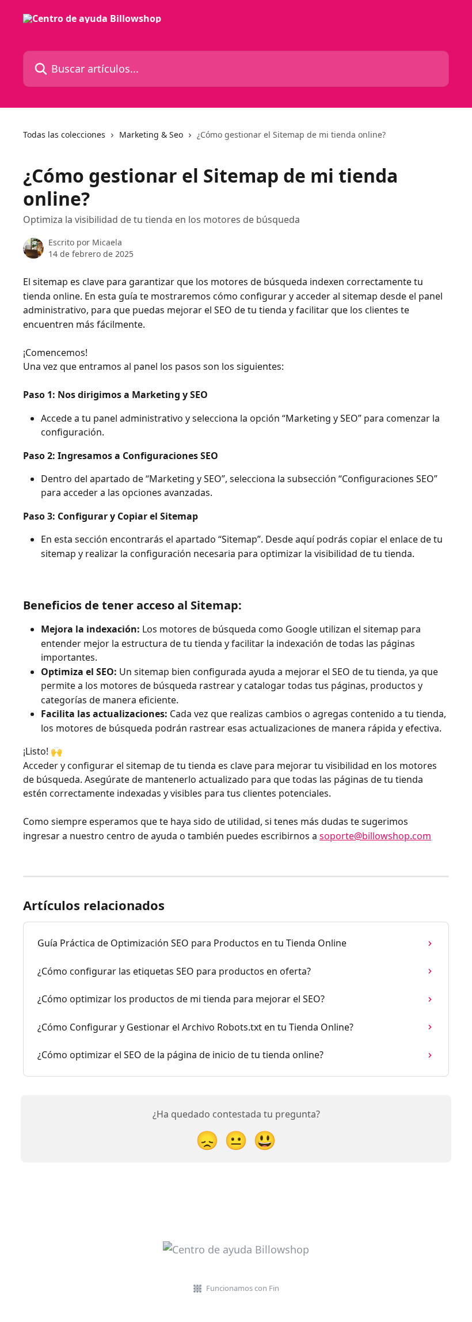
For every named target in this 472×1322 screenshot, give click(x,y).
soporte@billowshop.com (375, 835)
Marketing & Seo (151, 134)
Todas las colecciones (64, 134)
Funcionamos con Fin (242, 1288)
